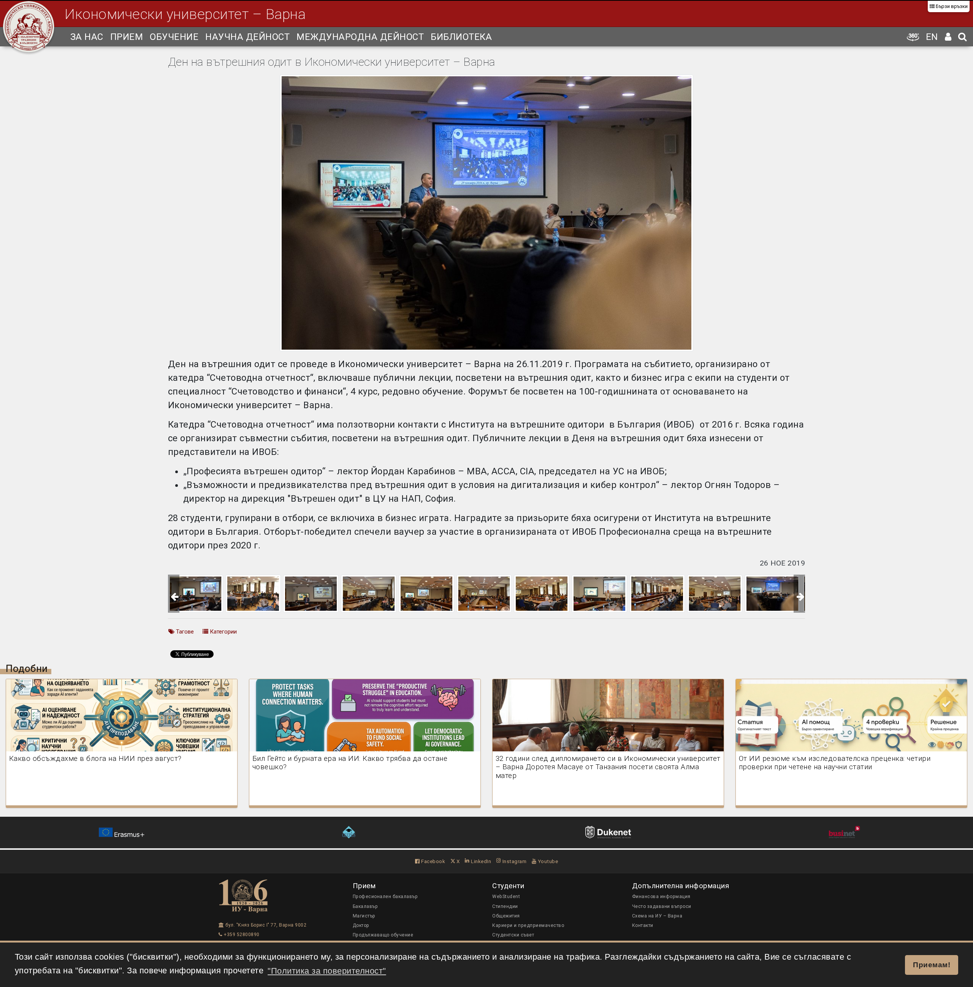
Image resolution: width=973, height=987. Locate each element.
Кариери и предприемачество (528, 925)
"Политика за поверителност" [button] (327, 971)
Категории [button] (222, 631)
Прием (126, 37)
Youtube (547, 861)
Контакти (642, 925)
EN (932, 37)
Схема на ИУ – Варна (657, 916)
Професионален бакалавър (385, 896)
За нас (86, 37)
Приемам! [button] (931, 964)
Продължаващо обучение (383, 935)
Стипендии (505, 906)
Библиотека (461, 37)
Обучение (174, 37)
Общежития (506, 916)
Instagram (513, 861)
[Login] (948, 37)
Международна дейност (360, 37)
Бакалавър (365, 906)
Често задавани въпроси (661, 906)
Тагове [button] (184, 631)
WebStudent (506, 896)
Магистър (364, 916)
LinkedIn (480, 861)
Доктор (361, 925)
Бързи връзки (951, 6)
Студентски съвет (513, 935)
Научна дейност (247, 37)
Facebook (432, 861)
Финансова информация (661, 896)
